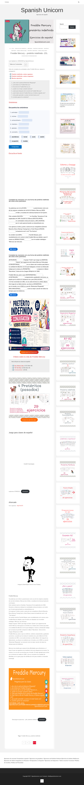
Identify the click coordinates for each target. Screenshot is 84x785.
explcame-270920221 (14, 491)
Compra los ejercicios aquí (29, 419)
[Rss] (42, 781)
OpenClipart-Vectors (28, 584)
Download (25, 491)
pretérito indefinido (35, 736)
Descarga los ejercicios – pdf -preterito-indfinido (24, 719)
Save (35, 742)
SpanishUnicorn (30, 61)
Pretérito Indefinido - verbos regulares (37, 50)
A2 (10, 48)
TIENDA (7, 2)
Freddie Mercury (25, 736)
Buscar (72, 27)
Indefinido (29, 48)
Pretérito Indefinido (38, 48)
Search (62, 24)
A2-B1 (13, 48)
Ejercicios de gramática (20, 48)
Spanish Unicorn (42, 11)
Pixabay (38, 584)
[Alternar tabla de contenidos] (25, 64)
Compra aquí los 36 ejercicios (29, 352)
